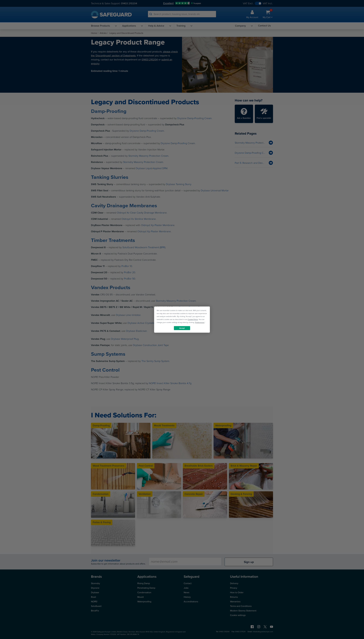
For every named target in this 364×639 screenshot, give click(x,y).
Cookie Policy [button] (193, 319)
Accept (182, 328)
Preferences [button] (199, 322)
